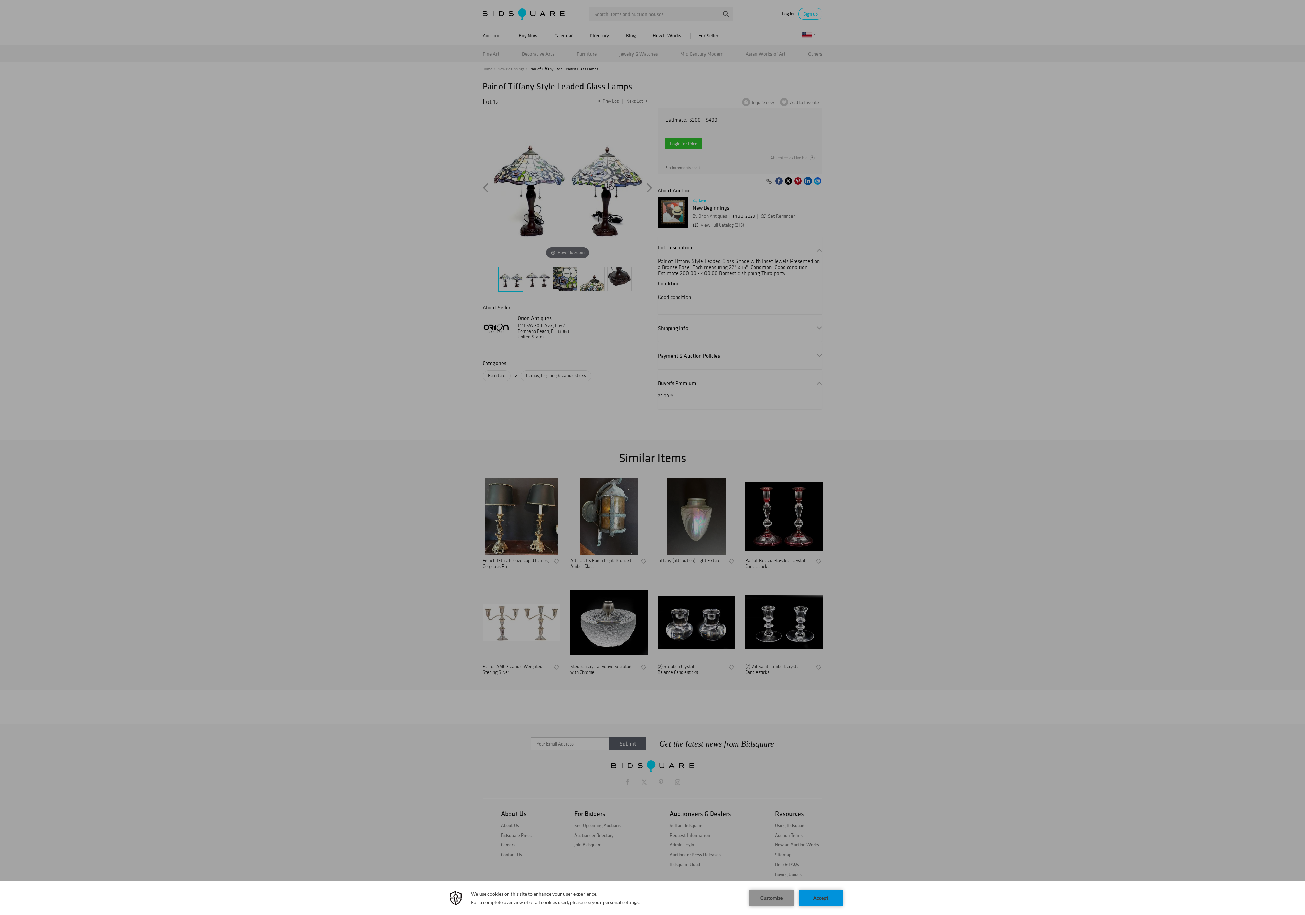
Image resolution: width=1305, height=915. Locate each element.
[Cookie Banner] (652, 898)
